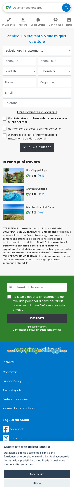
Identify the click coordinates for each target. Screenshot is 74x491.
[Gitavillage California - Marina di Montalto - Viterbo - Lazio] (13, 194)
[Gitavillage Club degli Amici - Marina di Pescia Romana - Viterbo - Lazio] (13, 212)
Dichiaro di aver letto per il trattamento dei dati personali (32, 136)
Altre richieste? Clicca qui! (37, 112)
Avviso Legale (12, 390)
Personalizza (24, 464)
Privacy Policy (12, 381)
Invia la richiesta (36, 147)
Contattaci (10, 372)
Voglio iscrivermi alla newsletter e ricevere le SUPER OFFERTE (37, 120)
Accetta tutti (37, 474)
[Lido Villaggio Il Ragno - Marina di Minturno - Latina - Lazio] (13, 175)
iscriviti (37, 318)
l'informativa (43, 135)
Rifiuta (37, 483)
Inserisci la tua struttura (19, 408)
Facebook (16, 429)
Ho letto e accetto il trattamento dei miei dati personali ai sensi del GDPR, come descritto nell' (39, 303)
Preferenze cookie (15, 399)
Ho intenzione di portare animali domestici (34, 128)
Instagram (16, 438)
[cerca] (66, 7)
